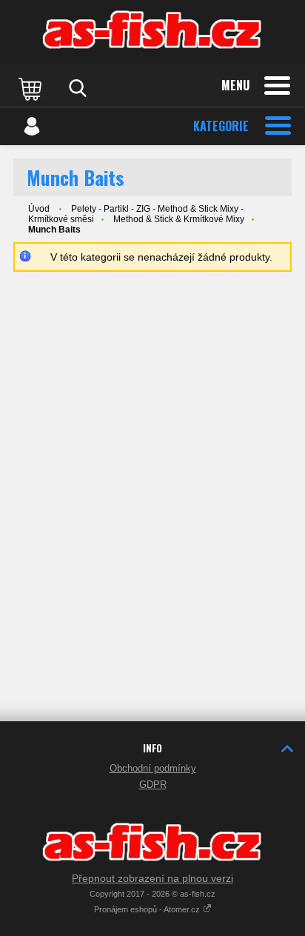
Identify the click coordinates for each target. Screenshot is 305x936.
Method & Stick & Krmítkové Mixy (178, 219)
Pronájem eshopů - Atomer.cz (148, 909)
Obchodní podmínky (153, 768)
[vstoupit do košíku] (31, 88)
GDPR (153, 784)
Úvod (39, 209)
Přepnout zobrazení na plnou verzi (152, 878)
